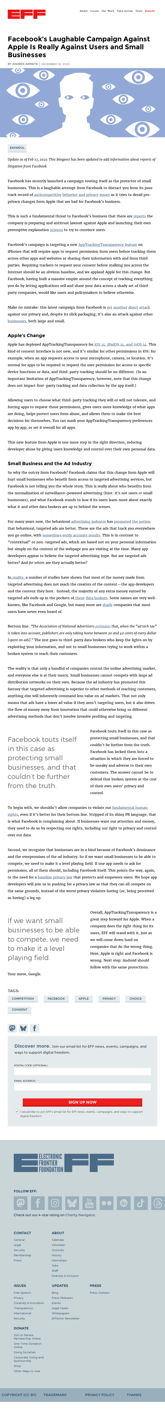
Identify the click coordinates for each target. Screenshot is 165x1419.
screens (56, 230)
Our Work (108, 10)
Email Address (25, 1080)
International (22, 1313)
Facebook (56, 999)
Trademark (55, 1395)
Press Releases (62, 1297)
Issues (94, 10)
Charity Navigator (80, 1215)
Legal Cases (60, 1308)
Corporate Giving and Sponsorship (29, 1359)
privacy (109, 999)
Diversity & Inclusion (65, 1275)
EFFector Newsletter (66, 1318)
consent (19, 1009)
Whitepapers (61, 1313)
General (19, 1239)
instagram (55, 1203)
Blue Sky (72, 1203)
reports (139, 216)
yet (109, 307)
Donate (150, 10)
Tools (139, 10)
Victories (58, 1250)
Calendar (58, 1239)
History (56, 1255)
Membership (22, 1255)
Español (17, 148)
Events (56, 1302)
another (120, 307)
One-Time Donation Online (27, 1345)
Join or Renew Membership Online (27, 1336)
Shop (17, 1365)
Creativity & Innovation (29, 1302)
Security (19, 1250)
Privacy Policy (99, 1395)
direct (133, 307)
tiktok (141, 1203)
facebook (38, 1203)
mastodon (21, 1203)
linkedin (124, 1203)
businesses (17, 321)
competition (23, 999)
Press (17, 1260)
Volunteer (58, 1244)
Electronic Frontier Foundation (27, 15)
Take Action (125, 10)
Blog (55, 1292)
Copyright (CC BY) (19, 1395)
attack (144, 307)
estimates (103, 626)
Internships (59, 1260)
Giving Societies (25, 1352)
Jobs (55, 1265)
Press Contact (100, 1292)
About (84, 10)
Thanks (134, 1395)
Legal (17, 1244)
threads (158, 1203)
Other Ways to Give (27, 1371)
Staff (55, 1270)
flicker (106, 1203)
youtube (89, 1203)
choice (136, 999)
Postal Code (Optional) (30, 1065)
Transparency (23, 1308)
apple (84, 999)
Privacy (18, 1297)
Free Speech (22, 1292)
